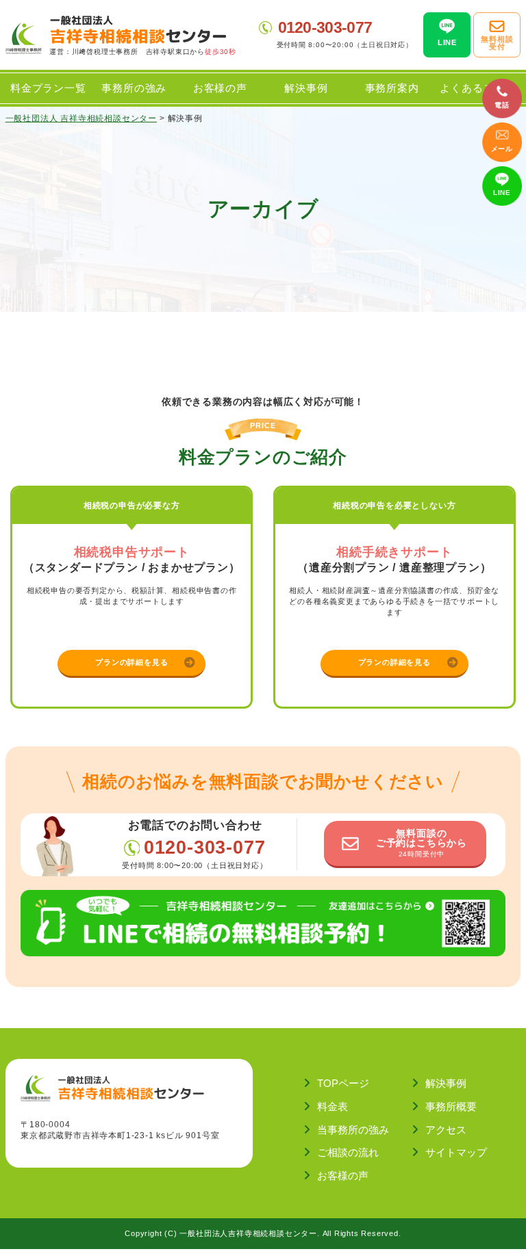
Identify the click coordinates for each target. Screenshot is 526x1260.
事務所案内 (392, 88)
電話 (502, 105)
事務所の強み (133, 88)
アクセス (445, 1130)
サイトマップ (456, 1152)
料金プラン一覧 (48, 88)
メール (502, 149)
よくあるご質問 (478, 88)
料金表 (332, 1106)
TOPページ (343, 1083)
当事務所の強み (353, 1130)
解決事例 (305, 88)
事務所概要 (451, 1106)
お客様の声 (220, 88)
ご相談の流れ (348, 1152)
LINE (502, 192)
